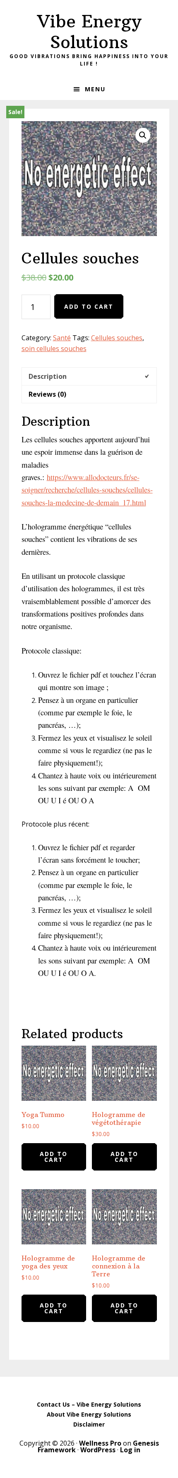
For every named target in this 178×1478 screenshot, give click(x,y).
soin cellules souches (54, 348)
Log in (130, 1449)
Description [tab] (48, 376)
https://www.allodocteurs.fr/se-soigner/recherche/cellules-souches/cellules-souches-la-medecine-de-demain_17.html (87, 489)
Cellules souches (116, 337)
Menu (95, 89)
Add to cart (88, 306)
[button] (142, 135)
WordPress (97, 1449)
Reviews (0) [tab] (47, 394)
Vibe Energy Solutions (89, 31)
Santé (62, 337)
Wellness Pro (100, 1443)
